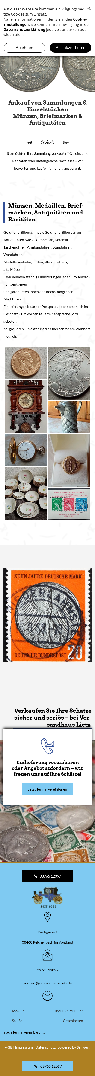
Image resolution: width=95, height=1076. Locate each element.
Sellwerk (83, 1047)
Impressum (24, 1047)
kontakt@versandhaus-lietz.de (47, 983)
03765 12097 (47, 970)
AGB (8, 1047)
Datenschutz (45, 1047)
